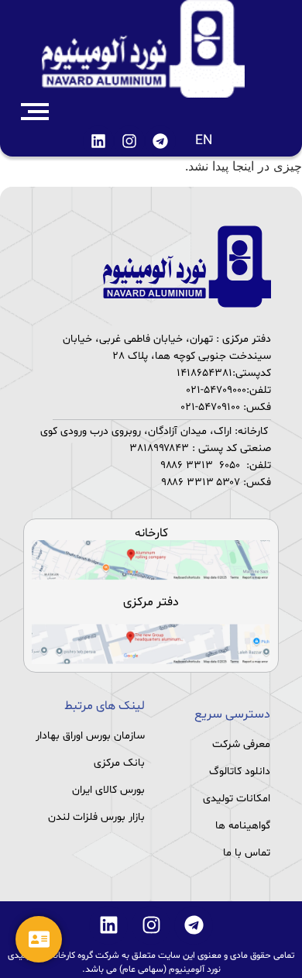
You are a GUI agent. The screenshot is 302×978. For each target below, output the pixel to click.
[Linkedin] (98, 141)
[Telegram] (160, 141)
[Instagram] (129, 141)
